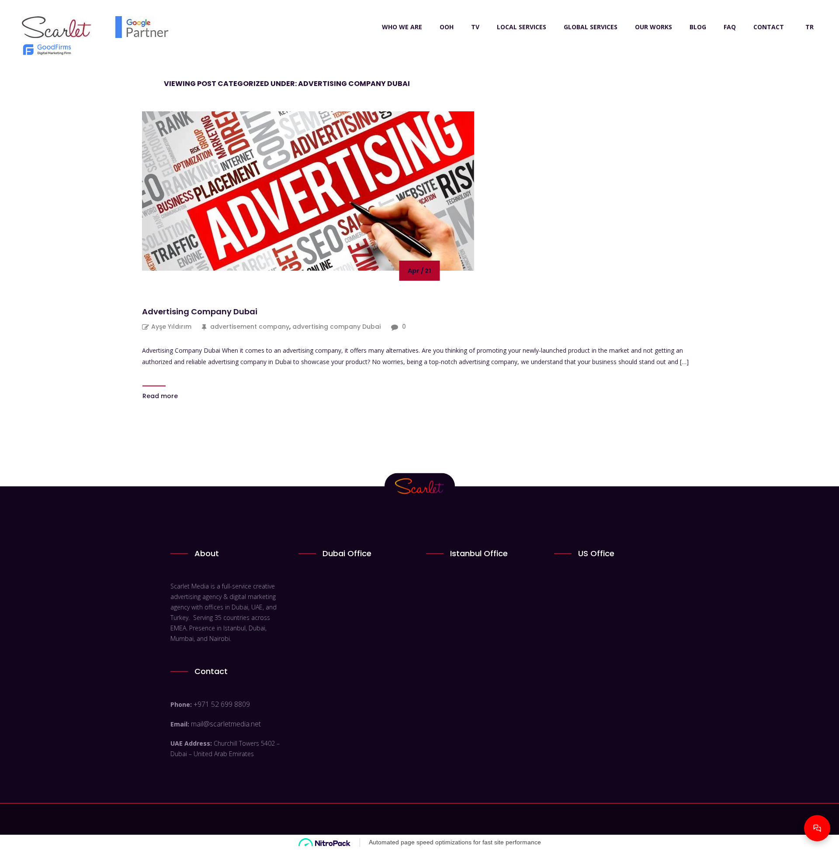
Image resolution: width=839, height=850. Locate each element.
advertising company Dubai (336, 326)
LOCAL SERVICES (521, 27)
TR (809, 27)
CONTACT (768, 27)
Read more (160, 396)
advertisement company (249, 326)
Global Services (590, 27)
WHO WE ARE (402, 27)
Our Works (653, 27)
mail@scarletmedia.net (226, 724)
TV (475, 27)
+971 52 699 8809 (222, 704)
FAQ (730, 27)
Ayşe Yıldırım (171, 326)
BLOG (698, 27)
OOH (447, 27)
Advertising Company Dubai (199, 311)
